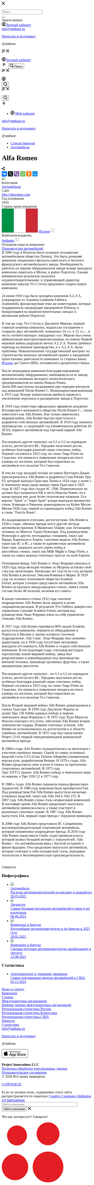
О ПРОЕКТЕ (11, 1084)
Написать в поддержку (19, 36)
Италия (44, 231)
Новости (8, 1021)
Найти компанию (14, 1109)
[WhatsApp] (22, 173)
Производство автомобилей (22, 248)
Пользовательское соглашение (24, 1072)
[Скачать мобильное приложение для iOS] (15, 1057)
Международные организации (24, 1001)
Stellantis (8, 240)
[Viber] (16, 173)
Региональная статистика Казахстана (29, 1013)
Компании (9, 993)
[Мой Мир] (35, 173)
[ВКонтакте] (4, 173)
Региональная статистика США (25, 1017)
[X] (10, 173)
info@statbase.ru (13, 29)
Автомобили (11, 187)
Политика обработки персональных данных (35, 1068)
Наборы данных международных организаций (36, 1005)
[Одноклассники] (28, 173)
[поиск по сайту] (5, 84)
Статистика (10, 1025)
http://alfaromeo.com (16, 194)
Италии (7, 363)
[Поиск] (3, 17)
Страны (7, 997)
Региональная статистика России (26, 1009)
